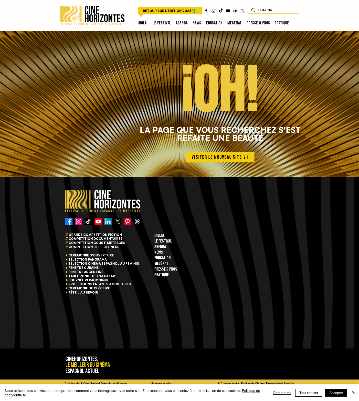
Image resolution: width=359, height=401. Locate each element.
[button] (161, 23)
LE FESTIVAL (163, 241)
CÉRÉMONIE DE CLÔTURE (89, 288)
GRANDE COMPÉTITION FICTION (95, 235)
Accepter (336, 392)
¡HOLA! (159, 235)
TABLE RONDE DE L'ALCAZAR (91, 276)
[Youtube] (98, 221)
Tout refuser (308, 392)
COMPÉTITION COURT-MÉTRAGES (97, 243)
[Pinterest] (127, 221)
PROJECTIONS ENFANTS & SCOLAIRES (99, 284)
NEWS (158, 252)
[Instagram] (78, 221)
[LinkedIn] (235, 10)
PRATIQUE (161, 275)
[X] (242, 10)
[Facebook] (69, 221)
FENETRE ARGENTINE (85, 272)
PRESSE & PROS (165, 269)
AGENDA (160, 246)
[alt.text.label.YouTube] (228, 10)
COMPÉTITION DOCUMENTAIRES (95, 239)
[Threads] (137, 221)
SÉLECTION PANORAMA (87, 259)
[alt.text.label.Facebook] (206, 10)
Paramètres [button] (282, 392)
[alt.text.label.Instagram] (213, 10)
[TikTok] (220, 10)
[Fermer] (353, 392)
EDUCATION (162, 258)
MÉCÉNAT (161, 263)
